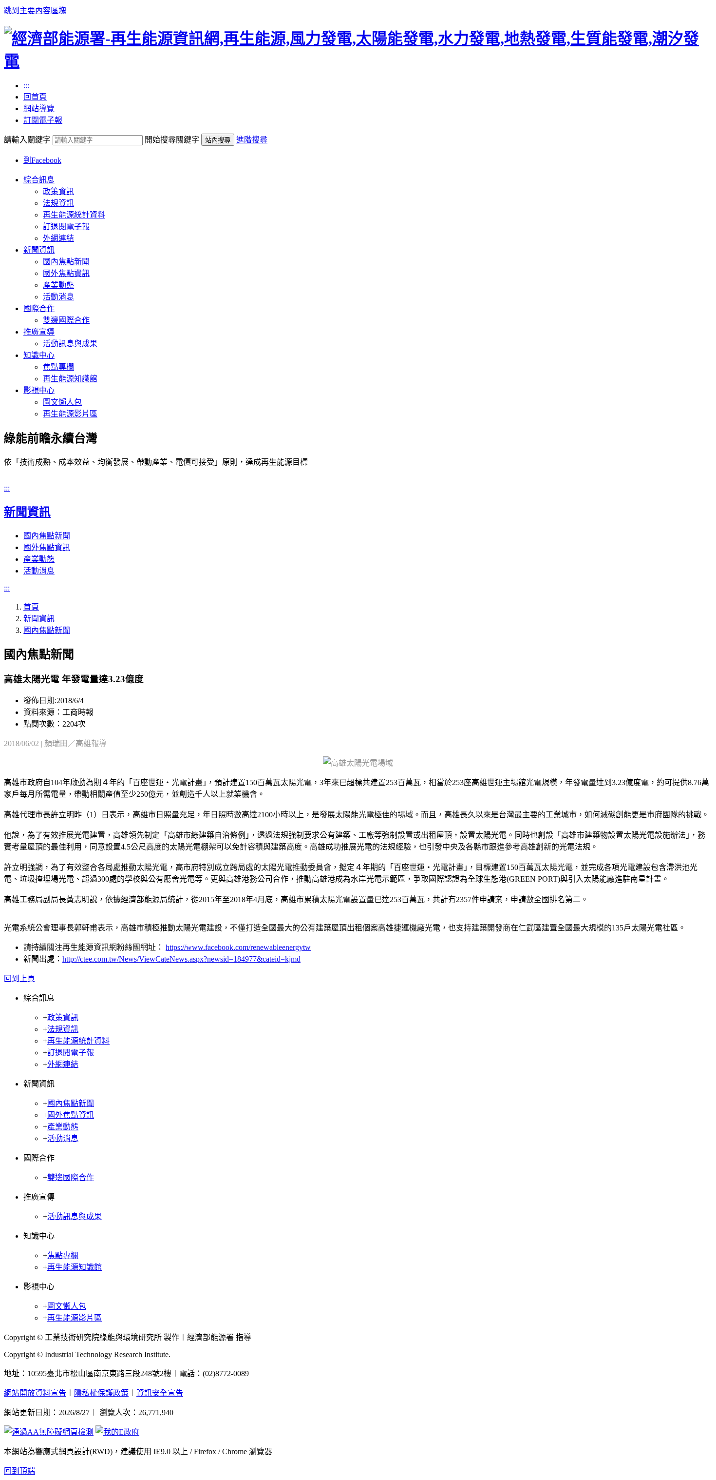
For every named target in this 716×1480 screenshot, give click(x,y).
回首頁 (35, 97)
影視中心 (39, 390)
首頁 (31, 607)
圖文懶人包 (62, 402)
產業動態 (58, 285)
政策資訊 (58, 191)
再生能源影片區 (70, 414)
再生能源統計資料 (74, 215)
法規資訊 (58, 203)
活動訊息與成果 (70, 343)
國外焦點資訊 (66, 273)
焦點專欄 (58, 367)
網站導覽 (39, 108)
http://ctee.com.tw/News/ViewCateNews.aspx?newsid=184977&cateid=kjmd (181, 959)
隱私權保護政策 (101, 1393)
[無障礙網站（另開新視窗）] (49, 1432)
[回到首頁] (358, 61)
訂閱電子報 (42, 120)
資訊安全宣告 (159, 1393)
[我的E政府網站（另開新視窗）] (117, 1432)
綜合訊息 (39, 180)
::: (26, 85)
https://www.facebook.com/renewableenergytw (238, 947)
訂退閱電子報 (66, 226)
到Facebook (42, 160)
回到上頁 (19, 978)
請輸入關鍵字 (27, 140)
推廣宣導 (39, 332)
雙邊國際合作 (66, 320)
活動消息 (58, 297)
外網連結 (58, 238)
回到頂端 (19, 1471)
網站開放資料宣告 (35, 1393)
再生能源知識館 (70, 379)
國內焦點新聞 (66, 261)
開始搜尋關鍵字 (172, 140)
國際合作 (39, 308)
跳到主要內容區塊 (35, 10)
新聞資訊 (39, 250)
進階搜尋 (251, 140)
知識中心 (39, 355)
